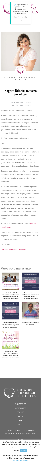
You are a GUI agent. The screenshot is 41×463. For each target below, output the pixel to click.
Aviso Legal (16, 430)
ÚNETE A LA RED (20, 408)
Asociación (15, 105)
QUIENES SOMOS (20, 404)
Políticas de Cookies (20, 460)
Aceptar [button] (23, 450)
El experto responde (25, 105)
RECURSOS (20, 412)
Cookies (9, 430)
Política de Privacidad (27, 430)
